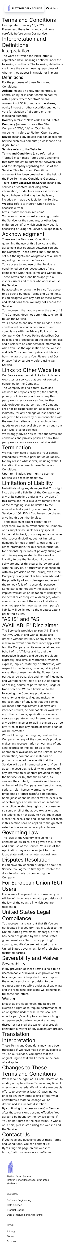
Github (54, 8)
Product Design (15, 1209)
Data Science (14, 1204)
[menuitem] (52, 8)
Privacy (11, 1231)
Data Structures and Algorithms (24, 1214)
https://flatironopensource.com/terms (26, 1152)
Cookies (11, 1241)
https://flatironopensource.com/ (23, 212)
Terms (10, 1236)
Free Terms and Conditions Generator (31, 178)
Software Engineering (19, 1200)
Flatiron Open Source (27, 8)
